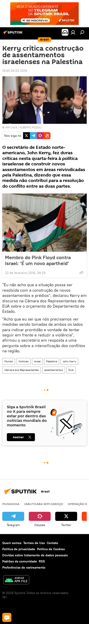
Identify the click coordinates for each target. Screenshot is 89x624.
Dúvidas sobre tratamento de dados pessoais (35, 555)
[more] (81, 272)
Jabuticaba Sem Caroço (43, 504)
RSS (42, 561)
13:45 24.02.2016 (14, 71)
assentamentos (53, 370)
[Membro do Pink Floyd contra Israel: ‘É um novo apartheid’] (44, 223)
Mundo (8, 361)
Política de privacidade (18, 549)
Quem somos (11, 543)
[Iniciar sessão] (73, 32)
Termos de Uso (34, 543)
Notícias (23, 361)
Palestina (51, 361)
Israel (37, 361)
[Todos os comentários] (6, 617)
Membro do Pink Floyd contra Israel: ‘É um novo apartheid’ (38, 260)
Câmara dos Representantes (21, 370)
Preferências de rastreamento (23, 567)
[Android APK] (16, 580)
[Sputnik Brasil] (13, 34)
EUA (71, 370)
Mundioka (10, 504)
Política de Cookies (51, 549)
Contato (52, 543)
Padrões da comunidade (19, 561)
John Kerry (69, 361)
